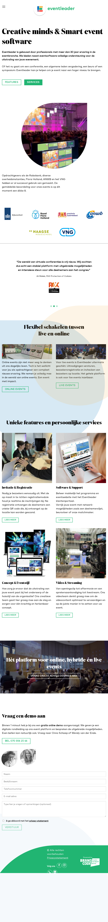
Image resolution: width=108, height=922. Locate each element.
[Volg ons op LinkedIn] (55, 872)
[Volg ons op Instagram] (64, 865)
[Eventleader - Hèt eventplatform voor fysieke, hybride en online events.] (54, 9)
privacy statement (38, 821)
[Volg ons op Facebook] (59, 865)
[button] (4, 6)
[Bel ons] (49, 872)
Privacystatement (57, 858)
